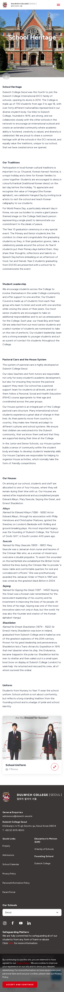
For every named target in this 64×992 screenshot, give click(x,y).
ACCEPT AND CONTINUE (20, 985)
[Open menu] (58, 5)
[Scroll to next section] (6, 76)
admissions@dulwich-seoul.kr (17, 816)
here (10, 943)
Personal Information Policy (16, 883)
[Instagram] (4, 923)
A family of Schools (44, 849)
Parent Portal (8, 892)
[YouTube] (21, 923)
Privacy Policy (9, 873)
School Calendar (10, 864)
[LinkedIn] (29, 923)
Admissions (8, 855)
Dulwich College (42, 863)
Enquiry (6, 846)
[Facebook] (13, 923)
